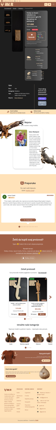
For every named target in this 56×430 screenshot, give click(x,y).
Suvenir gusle (19, 404)
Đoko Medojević (19, 98)
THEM (36, 420)
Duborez (19, 401)
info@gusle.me (44, 397)
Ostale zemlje (39, 63)
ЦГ (17, 1)
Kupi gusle (27, 402)
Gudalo (18, 409)
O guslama (27, 393)
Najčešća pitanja (29, 399)
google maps (30, 190)
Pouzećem (34, 72)
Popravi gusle (12, 376)
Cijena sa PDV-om (8, 1)
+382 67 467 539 (40, 38)
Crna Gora (37, 49)
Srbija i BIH (37, 56)
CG (15, 1)
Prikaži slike (29, 220)
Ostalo (14, 8)
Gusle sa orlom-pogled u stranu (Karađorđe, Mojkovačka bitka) (37, 304)
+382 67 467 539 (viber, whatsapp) (43, 401)
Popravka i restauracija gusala (30, 406)
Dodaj (22, 314)
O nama (27, 396)
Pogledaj (15, 314)
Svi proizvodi (7, 8)
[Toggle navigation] (53, 4)
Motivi (26, 410)
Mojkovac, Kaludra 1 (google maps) (43, 393)
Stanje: (28, 29)
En (19, 1)
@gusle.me (43, 409)
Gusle (18, 393)
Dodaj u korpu (29, 258)
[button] (19, 227)
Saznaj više (47, 360)
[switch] (2, 1)
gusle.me (41, 405)
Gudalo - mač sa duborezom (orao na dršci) (18, 304)
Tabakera (20, 8)
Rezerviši (31, 37)
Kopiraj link (43, 103)
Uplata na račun (42, 73)
